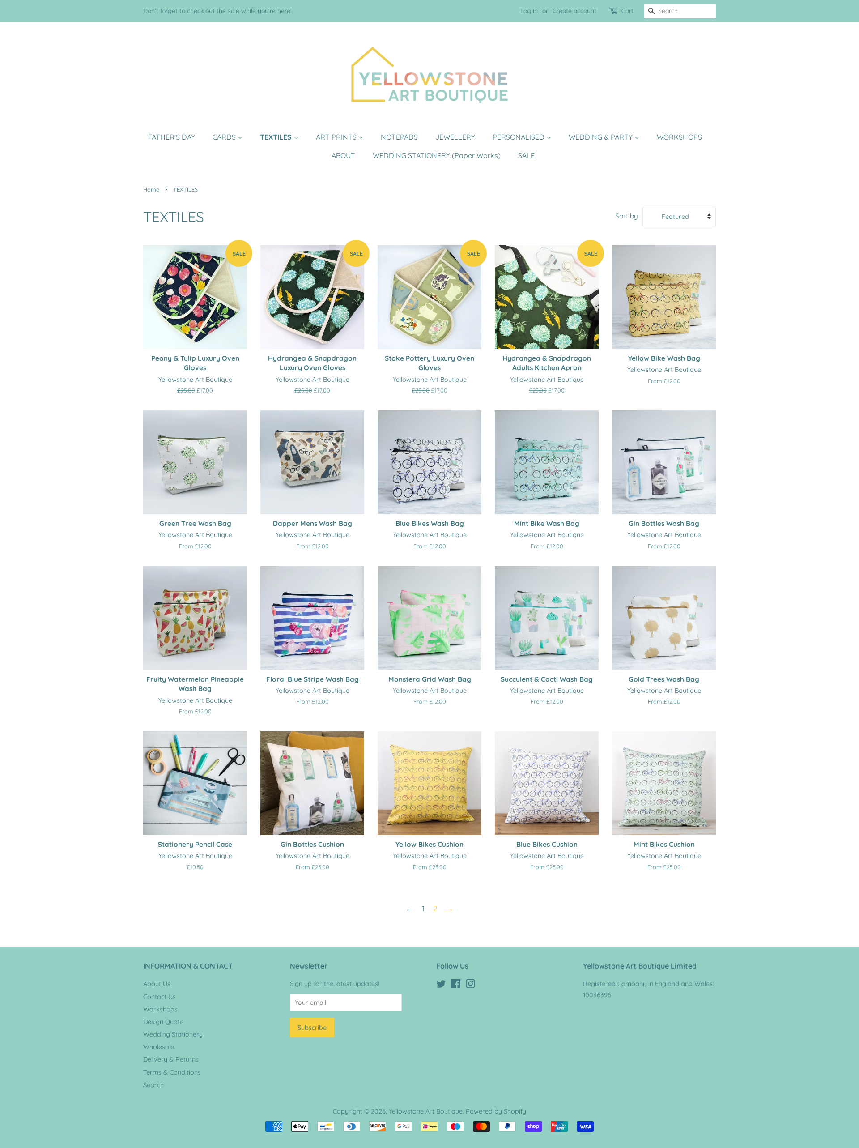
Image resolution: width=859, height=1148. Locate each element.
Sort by (626, 216)
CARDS (225, 136)
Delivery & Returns (171, 1059)
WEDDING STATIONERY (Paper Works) (437, 155)
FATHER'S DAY (171, 136)
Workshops (160, 1009)
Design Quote (163, 1022)
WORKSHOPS (679, 136)
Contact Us (159, 997)
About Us (156, 984)
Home (151, 189)
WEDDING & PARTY (601, 136)
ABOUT (343, 155)
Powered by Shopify (496, 1111)
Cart (627, 11)
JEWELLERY (455, 136)
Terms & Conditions (172, 1072)
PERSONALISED (519, 136)
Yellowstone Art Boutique (426, 1111)
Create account (574, 11)
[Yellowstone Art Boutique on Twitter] (441, 986)
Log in (529, 11)
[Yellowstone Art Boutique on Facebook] (456, 986)
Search (153, 1085)
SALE (526, 155)
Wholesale (158, 1047)
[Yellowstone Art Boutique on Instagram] (470, 986)
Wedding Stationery (173, 1034)
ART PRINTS (337, 136)
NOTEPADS (399, 136)
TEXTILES (276, 136)
